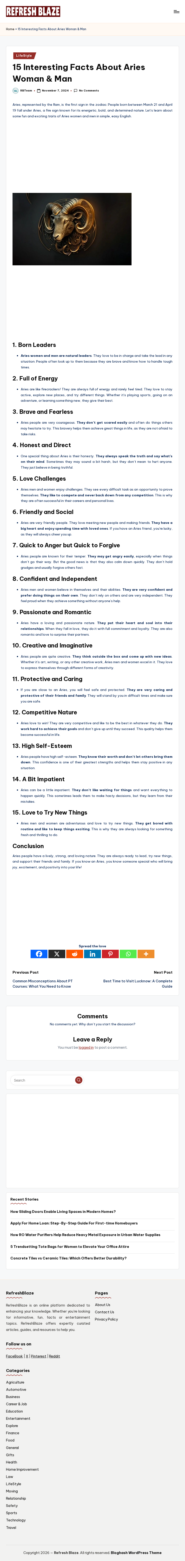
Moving (12, 1491)
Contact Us (104, 1312)
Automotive (16, 1389)
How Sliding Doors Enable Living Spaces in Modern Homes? (63, 1211)
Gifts (10, 1455)
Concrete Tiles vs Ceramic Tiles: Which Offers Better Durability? (68, 1258)
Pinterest (38, 1356)
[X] (56, 954)
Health (11, 1462)
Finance (12, 1433)
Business (13, 1397)
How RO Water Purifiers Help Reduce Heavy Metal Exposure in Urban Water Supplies (85, 1235)
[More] (146, 954)
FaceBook (14, 1356)
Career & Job (16, 1404)
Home (10, 29)
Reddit (54, 1356)
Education (14, 1411)
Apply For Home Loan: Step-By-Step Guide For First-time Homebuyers (74, 1223)
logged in (86, 1047)
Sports (11, 1513)
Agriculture (15, 1382)
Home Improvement (22, 1469)
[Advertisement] (92, 156)
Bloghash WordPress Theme (136, 1553)
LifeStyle (24, 55)
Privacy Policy (106, 1319)
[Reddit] (74, 954)
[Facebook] (39, 954)
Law (9, 1477)
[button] (78, 1080)
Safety (12, 1506)
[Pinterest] (110, 954)
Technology (16, 1520)
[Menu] (176, 11)
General (12, 1448)
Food (10, 1440)
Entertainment (18, 1418)
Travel (11, 1528)
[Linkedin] (92, 954)
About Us (102, 1305)
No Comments (89, 90)
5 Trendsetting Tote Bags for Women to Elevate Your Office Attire (69, 1247)
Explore (12, 1426)
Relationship (16, 1498)
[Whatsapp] (128, 954)
